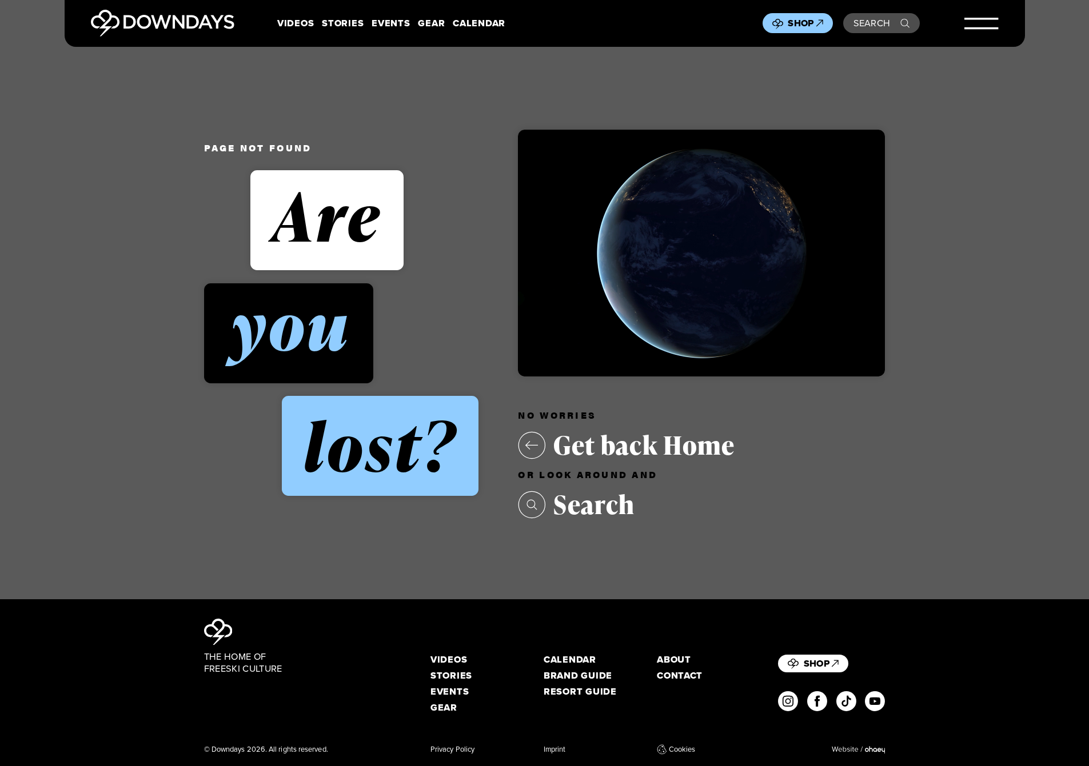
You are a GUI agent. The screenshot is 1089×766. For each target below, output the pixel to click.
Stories (343, 23)
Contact (680, 675)
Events (391, 23)
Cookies (682, 749)
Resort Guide (580, 691)
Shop (800, 23)
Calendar (479, 23)
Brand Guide (578, 675)
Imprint (555, 749)
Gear (431, 23)
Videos (295, 23)
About (674, 659)
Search (872, 23)
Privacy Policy (452, 749)
